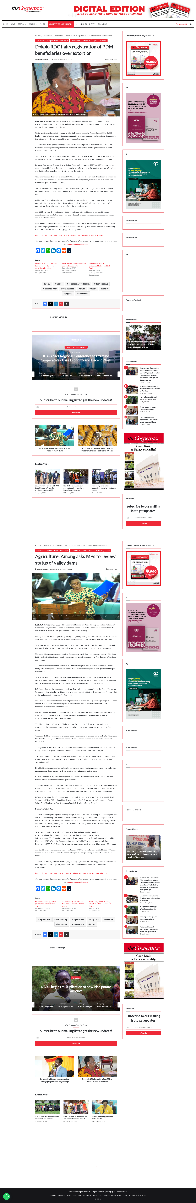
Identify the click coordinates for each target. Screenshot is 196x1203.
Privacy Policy (122, 1195)
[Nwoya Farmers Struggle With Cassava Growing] (132, 400)
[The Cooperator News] (27, 9)
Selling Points (97, 1195)
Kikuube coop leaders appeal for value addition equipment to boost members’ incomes (142, 344)
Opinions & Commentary (85, 24)
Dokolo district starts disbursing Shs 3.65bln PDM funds (99, 266)
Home (5, 24)
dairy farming (102, 284)
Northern (102, 41)
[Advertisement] (76, 517)
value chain (83, 293)
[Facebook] (45, 304)
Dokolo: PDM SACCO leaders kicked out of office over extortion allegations (46, 266)
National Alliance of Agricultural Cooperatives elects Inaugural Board (149, 419)
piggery (68, 293)
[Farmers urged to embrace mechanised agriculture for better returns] (104, 476)
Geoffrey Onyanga (43, 59)
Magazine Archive (84, 1195)
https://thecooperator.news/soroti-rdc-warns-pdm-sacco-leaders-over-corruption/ (69, 235)
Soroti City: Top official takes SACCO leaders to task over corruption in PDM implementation (76, 358)
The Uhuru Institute (120, 1192)
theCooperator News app (137, 1195)
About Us (53, 1195)
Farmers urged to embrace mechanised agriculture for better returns (104, 488)
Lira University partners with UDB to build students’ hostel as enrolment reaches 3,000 (47, 488)
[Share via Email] (66, 304)
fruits (82, 289)
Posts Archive (72, 1195)
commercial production (79, 284)
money (105, 289)
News (13, 24)
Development (75, 41)
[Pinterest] (61, 304)
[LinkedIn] (56, 304)
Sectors (21, 24)
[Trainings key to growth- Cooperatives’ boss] (132, 410)
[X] (50, 304)
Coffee (59, 284)
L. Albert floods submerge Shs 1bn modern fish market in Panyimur (150, 388)
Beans (47, 284)
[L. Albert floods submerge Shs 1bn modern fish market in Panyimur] (132, 389)
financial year (51, 289)
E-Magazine (102, 24)
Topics (42, 24)
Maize (93, 289)
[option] (76, 357)
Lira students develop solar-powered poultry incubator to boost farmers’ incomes (74, 488)
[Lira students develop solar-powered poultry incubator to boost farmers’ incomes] (76, 476)
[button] (6, 1196)
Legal (95, 41)
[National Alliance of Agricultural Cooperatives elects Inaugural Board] (132, 420)
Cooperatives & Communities (60, 24)
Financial (86, 41)
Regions (32, 24)
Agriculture (40, 41)
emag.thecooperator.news (77, 244)
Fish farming (68, 289)
